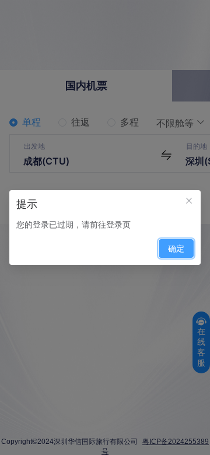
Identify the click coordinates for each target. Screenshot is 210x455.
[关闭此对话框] (189, 202)
